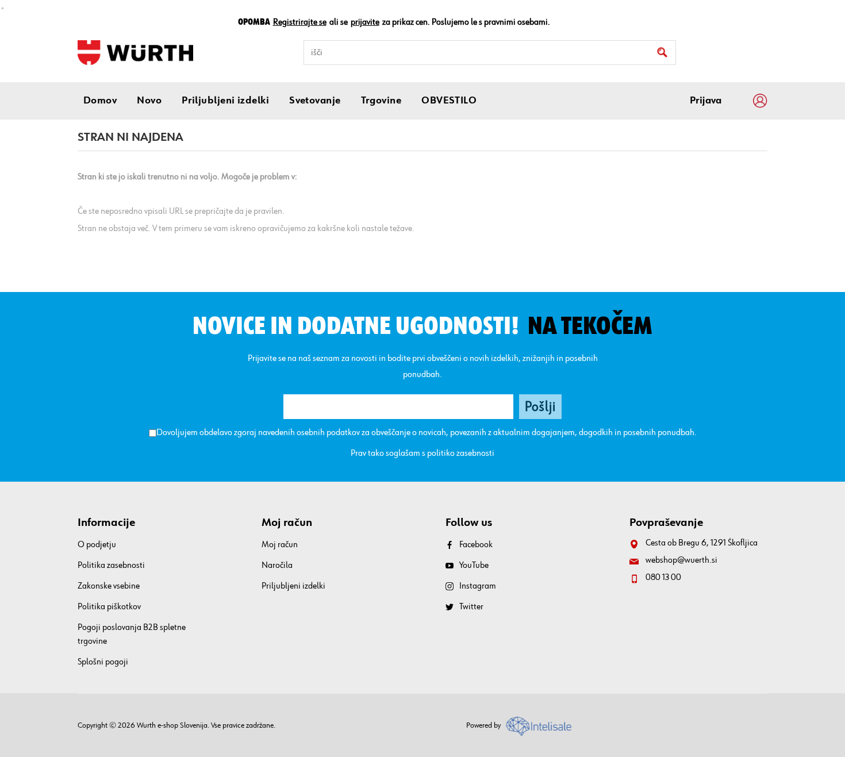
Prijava (705, 100)
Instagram (477, 586)
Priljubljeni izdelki (293, 586)
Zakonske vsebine (109, 586)
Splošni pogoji (103, 662)
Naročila (277, 565)
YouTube (474, 565)
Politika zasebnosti (111, 565)
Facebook (476, 545)
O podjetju (97, 545)
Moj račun (280, 545)
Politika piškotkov (109, 607)
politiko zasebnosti (460, 453)
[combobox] (490, 52)
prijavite (365, 22)
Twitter (471, 607)
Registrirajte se (300, 22)
